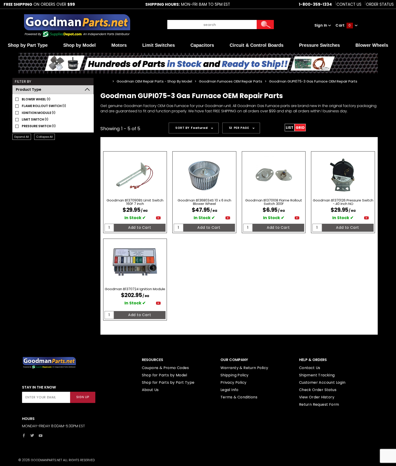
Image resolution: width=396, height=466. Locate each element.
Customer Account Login (322, 382)
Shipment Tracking (317, 375)
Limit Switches (158, 45)
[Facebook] (24, 435)
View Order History (316, 397)
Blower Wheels (371, 45)
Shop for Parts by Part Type (168, 382)
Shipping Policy (234, 375)
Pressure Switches (319, 45)
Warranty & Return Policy (244, 367)
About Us (150, 389)
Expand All (21, 137)
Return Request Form (319, 404)
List (289, 127)
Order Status (380, 4)
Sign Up (82, 397)
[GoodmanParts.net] (76, 25)
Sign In (321, 25)
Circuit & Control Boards (256, 45)
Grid (300, 127)
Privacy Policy (233, 382)
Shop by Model (79, 45)
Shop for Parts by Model (164, 375)
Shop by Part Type (28, 45)
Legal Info (229, 389)
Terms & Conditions (238, 397)
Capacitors (202, 45)
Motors (119, 45)
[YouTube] (41, 435)
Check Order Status (317, 389)
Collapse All (44, 137)
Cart (343, 25)
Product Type (28, 89)
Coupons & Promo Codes (165, 367)
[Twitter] (32, 435)
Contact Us (348, 4)
